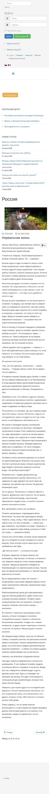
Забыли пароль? (13, 49)
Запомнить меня (14, 30)
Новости (28, 55)
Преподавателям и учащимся (17, 126)
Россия (38, 55)
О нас (6, 778)
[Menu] (13, 73)
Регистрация (21, 36)
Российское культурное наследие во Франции (23, 115)
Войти (8, 36)
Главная (19, 55)
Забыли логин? (13, 43)
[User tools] (43, 245)
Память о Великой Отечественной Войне (21, 121)
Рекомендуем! (10, 95)
